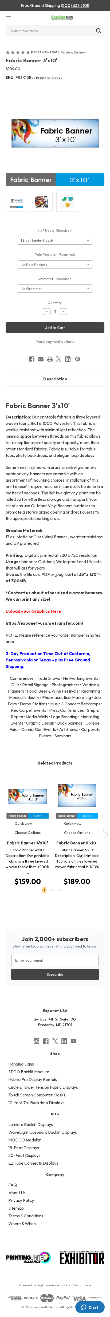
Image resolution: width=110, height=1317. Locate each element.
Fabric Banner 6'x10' (76, 843)
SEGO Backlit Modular (28, 1071)
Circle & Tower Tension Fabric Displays (43, 1087)
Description (55, 378)
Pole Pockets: (55, 254)
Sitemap (16, 1208)
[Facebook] (31, 359)
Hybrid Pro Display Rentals (32, 1079)
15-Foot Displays (23, 1147)
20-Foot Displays (24, 1155)
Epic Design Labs (78, 1285)
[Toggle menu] (8, 18)
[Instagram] (36, 1041)
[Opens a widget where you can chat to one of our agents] (90, 1307)
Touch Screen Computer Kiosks (36, 1095)
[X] (58, 359)
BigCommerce (48, 1285)
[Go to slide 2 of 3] (51, 890)
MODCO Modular (24, 1140)
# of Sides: (55, 230)
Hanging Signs (21, 1064)
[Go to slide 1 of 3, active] (44, 890)
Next (105, 832)
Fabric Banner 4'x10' (27, 843)
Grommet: (55, 279)
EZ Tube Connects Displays (33, 1163)
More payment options (55, 341)
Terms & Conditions (25, 1215)
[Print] (50, 359)
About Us (17, 1192)
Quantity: (55, 302)
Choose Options (28, 832)
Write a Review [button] (73, 52)
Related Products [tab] (55, 763)
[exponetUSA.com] (62, 18)
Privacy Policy (21, 1200)
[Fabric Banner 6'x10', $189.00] (77, 798)
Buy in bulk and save (45, 77)
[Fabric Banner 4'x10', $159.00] (27, 798)
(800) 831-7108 (75, 5)
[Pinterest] (77, 359)
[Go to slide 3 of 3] (59, 890)
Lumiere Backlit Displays (30, 1124)
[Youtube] (73, 1041)
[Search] (98, 30)
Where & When (22, 1223)
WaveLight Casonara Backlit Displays (42, 1132)
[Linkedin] (67, 359)
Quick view (23, 823)
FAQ (12, 1185)
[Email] (41, 359)
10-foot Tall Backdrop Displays (36, 1102)
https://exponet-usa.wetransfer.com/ (44, 623)
